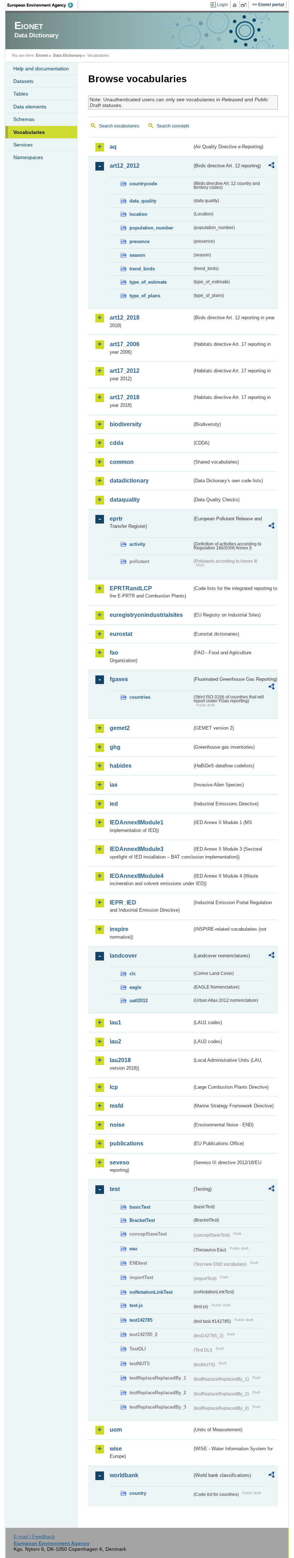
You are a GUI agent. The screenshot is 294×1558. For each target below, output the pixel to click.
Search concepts (173, 126)
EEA (43, 5)
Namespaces (28, 157)
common (122, 462)
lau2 (115, 1041)
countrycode (143, 183)
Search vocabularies (119, 126)
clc (132, 973)
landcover (123, 956)
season (137, 255)
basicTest (139, 1207)
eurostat (121, 634)
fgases (119, 679)
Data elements (29, 107)
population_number (151, 228)
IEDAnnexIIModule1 (136, 822)
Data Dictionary (67, 55)
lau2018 (120, 1060)
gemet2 (120, 728)
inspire (119, 929)
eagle (135, 987)
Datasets (23, 81)
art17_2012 (124, 371)
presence (139, 241)
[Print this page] (236, 5)
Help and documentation (41, 68)
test (115, 1189)
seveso (119, 1162)
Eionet (42, 55)
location (138, 214)
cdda (116, 443)
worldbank (124, 1475)
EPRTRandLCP (131, 588)
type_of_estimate (148, 282)
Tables (20, 94)
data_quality (142, 201)
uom (116, 1430)
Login (222, 5)
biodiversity (126, 424)
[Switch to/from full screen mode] (245, 5)
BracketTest (142, 1220)
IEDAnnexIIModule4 (136, 876)
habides (121, 766)
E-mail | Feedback (34, 1536)
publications (126, 1143)
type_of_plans (144, 295)
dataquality (125, 500)
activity (137, 544)
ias (114, 785)
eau (133, 1248)
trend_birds (142, 268)
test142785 (140, 1320)
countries (139, 697)
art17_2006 (124, 344)
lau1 (115, 1022)
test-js (136, 1305)
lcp (114, 1087)
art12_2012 (124, 166)
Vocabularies (29, 132)
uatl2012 (138, 1000)
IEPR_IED (123, 902)
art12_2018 (124, 318)
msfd (116, 1106)
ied (114, 804)
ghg (115, 747)
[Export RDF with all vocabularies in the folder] (271, 166)
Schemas (23, 119)
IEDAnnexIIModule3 (136, 849)
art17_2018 (124, 397)
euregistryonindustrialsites (146, 615)
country (137, 1493)
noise (117, 1125)
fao (114, 653)
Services (23, 145)
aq (113, 147)
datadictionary (129, 481)
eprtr (116, 519)
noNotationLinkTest (150, 1292)
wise (116, 1449)
